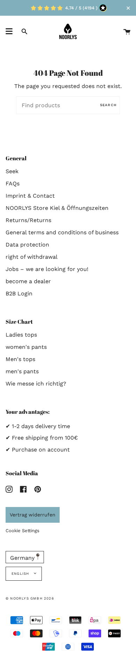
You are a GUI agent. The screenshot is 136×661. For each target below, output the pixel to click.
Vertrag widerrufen (32, 514)
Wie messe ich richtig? (36, 383)
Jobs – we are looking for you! (47, 269)
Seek (12, 171)
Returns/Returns (28, 220)
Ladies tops (21, 334)
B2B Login (19, 293)
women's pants (26, 347)
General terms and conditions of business (62, 232)
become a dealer (28, 281)
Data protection (27, 244)
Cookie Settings (22, 530)
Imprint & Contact (30, 195)
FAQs (13, 183)
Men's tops (20, 359)
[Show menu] (9, 31)
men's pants (22, 371)
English (21, 573)
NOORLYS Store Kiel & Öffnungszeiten (57, 208)
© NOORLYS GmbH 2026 (30, 598)
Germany (23, 557)
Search (108, 105)
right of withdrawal (32, 257)
